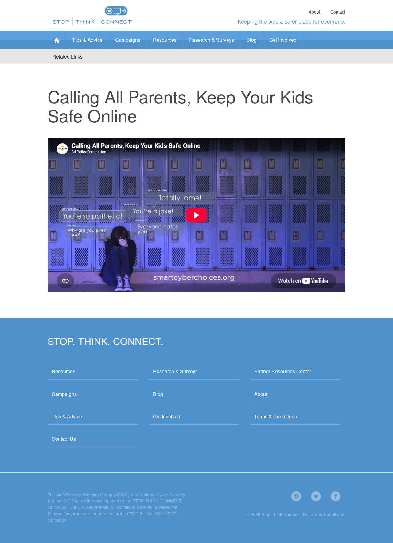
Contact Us (64, 438)
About (314, 12)
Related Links (68, 56)
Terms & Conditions (275, 416)
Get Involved (283, 39)
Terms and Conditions (323, 514)
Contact (337, 12)
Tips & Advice (87, 39)
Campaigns (127, 39)
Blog (252, 39)
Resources (165, 39)
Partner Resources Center (282, 371)
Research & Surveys (211, 39)
